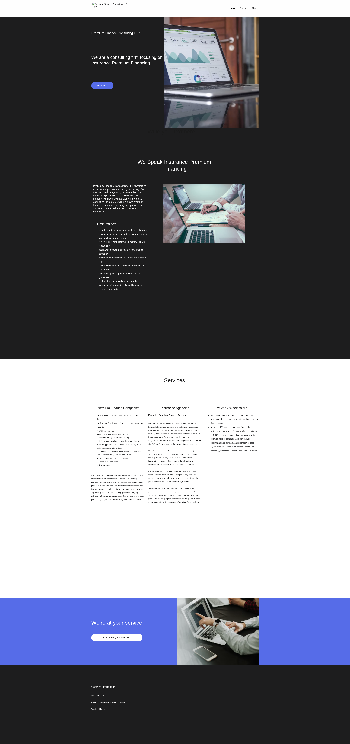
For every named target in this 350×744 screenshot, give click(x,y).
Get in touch (102, 85)
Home (233, 8)
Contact (243, 8)
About (255, 8)
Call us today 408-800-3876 (116, 637)
